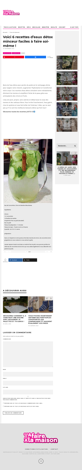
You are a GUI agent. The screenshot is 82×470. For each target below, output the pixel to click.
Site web (5, 387)
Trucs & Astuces (10, 27)
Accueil (5, 32)
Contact (54, 449)
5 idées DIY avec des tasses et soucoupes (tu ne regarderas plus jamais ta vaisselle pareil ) (67, 77)
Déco (29, 27)
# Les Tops (74, 27)
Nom (4, 369)
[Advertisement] (50, 13)
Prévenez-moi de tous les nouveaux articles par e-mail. (21, 406)
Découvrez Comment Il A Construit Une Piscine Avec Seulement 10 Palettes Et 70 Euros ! (14, 318)
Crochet (62, 27)
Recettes (21, 27)
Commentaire (7, 339)
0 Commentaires (16, 53)
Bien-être (45, 27)
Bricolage (36, 27)
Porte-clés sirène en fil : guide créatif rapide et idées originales (67, 108)
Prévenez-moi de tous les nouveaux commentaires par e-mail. (23, 403)
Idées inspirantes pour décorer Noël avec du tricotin (67, 93)
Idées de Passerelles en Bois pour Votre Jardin (67, 61)
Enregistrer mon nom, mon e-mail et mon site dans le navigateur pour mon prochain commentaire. (26, 399)
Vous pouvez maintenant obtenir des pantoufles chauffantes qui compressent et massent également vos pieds (40, 319)
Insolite (54, 27)
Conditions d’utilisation (36, 449)
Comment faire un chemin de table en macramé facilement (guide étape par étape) (67, 123)
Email (5, 378)
